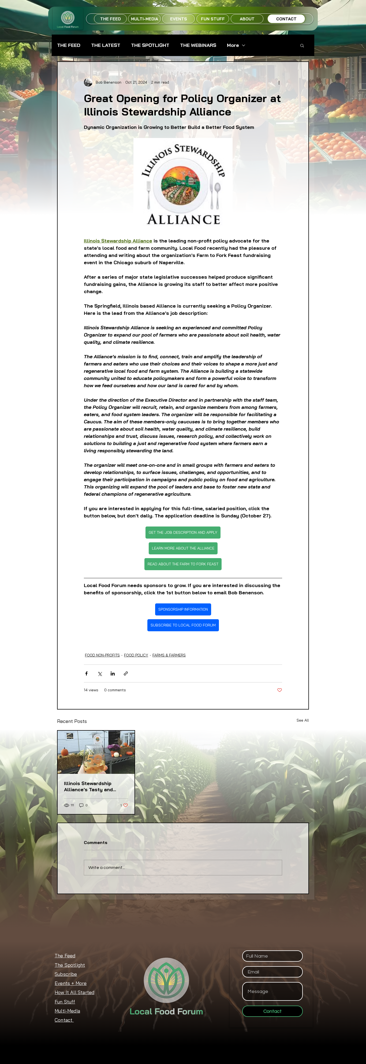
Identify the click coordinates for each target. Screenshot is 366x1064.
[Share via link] (125, 673)
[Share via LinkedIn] (112, 673)
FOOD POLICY (136, 655)
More (233, 45)
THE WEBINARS (198, 45)
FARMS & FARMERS (169, 655)
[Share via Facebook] (86, 673)
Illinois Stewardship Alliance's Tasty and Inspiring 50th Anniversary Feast (88, 786)
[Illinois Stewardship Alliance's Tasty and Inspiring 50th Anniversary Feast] (96, 752)
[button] (302, 45)
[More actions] (279, 82)
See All (303, 720)
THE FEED (68, 45)
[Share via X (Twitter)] (99, 673)
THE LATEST (105, 45)
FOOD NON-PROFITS (102, 655)
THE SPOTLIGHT (150, 45)
